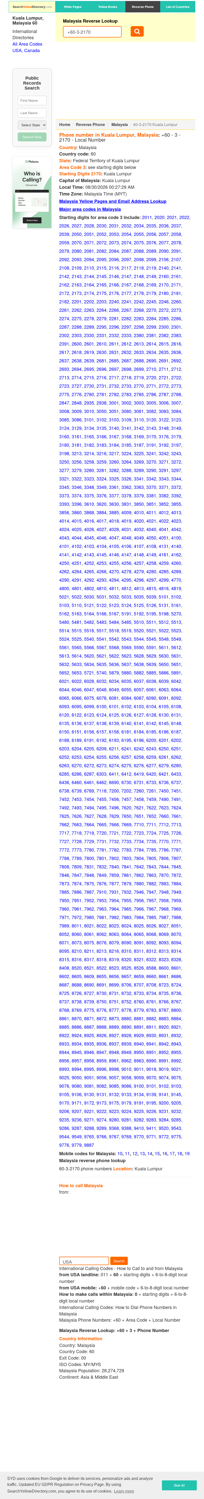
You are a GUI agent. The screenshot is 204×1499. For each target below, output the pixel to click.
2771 (151, 386)
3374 (77, 495)
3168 (126, 436)
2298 (139, 326)
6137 (89, 723)
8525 (126, 967)
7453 (77, 799)
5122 (101, 605)
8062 (101, 934)
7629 (114, 816)
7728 (77, 841)
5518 (114, 630)
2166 (114, 284)
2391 (64, 343)
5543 (126, 639)
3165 (89, 436)
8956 (64, 1060)
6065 (64, 698)
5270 (176, 613)
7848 (89, 875)
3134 (89, 428)
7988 (176, 917)
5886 (164, 672)
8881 (139, 1018)
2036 (164, 225)
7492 (64, 807)
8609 (89, 976)
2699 (139, 369)
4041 (164, 529)
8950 (139, 1052)
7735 (151, 841)
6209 (101, 748)
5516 (89, 630)
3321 (64, 478)
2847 (64, 402)
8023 (114, 925)
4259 (164, 563)
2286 (176, 318)
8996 (101, 1069)
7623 (164, 807)
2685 (114, 360)
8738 (77, 1001)
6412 (126, 773)
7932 (126, 892)
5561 (64, 647)
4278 (126, 571)
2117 (126, 267)
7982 (114, 917)
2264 (101, 310)
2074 (126, 242)
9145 (176, 1094)
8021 (89, 925)
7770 (164, 841)
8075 (89, 942)
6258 (139, 757)
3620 (101, 504)
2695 (89, 369)
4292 (89, 579)
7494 (89, 807)
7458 (139, 799)
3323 (89, 478)
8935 (89, 1043)
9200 (164, 1102)
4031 (126, 529)
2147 (126, 276)
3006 (164, 402)
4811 (114, 588)
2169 (151, 284)
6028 (89, 681)
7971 (64, 917)
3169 (139, 436)
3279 (77, 470)
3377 (114, 495)
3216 (101, 453)
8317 (89, 959)
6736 (164, 782)
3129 (77, 428)
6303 (101, 773)
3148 (164, 428)
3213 (77, 453)
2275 (77, 318)
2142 (64, 276)
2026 (64, 225)
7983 (126, 917)
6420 (151, 773)
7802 (114, 858)
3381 (151, 495)
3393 (64, 504)
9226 (151, 1111)
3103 (114, 419)
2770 (139, 386)
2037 (176, 225)
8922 (64, 1035)
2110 (89, 267)
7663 (77, 824)
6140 (126, 723)
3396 (77, 504)
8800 (176, 1010)
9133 (126, 1094)
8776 (101, 1010)
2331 (101, 335)
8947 (101, 1052)
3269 (139, 461)
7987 (164, 917)
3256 (77, 461)
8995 (89, 1069)
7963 (101, 908)
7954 (114, 900)
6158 (114, 731)
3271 (164, 461)
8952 (164, 1052)
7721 (114, 832)
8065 (139, 934)
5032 (114, 596)
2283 (139, 318)
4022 (164, 520)
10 (119, 1153)
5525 (77, 639)
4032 (139, 529)
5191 (126, 613)
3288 (126, 470)
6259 (151, 757)
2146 (114, 276)
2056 (151, 234)
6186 (164, 731)
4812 (126, 588)
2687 (126, 360)
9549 (77, 1136)
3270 (151, 461)
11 (127, 1153)
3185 (126, 445)
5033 (126, 596)
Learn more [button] (124, 1491)
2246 (164, 301)
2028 (89, 225)
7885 (64, 892)
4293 (101, 579)
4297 (151, 579)
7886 (77, 892)
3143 (151, 428)
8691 (101, 984)
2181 (176, 293)
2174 (89, 293)
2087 (126, 251)
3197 (176, 445)
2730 (89, 386)
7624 (176, 807)
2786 (151, 394)
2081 (89, 251)
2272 (164, 310)
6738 (64, 790)
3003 (139, 402)
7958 (164, 900)
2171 (176, 284)
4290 (64, 579)
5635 (101, 664)
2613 (139, 343)
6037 (139, 681)
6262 (176, 757)
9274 (101, 1119)
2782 (114, 394)
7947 (151, 892)
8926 (101, 1035)
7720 (101, 832)
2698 (126, 369)
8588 (151, 967)
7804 (139, 858)
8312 (151, 951)
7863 (151, 875)
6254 (89, 757)
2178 (139, 293)
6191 (89, 740)
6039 (164, 681)
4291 (77, 579)
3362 (126, 487)
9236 (77, 1119)
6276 (139, 765)
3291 (164, 470)
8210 (77, 951)
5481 (77, 622)
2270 (151, 310)
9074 (164, 1077)
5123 (114, 605)
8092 (151, 942)
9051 (89, 1077)
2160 (164, 276)
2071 (89, 242)
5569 (126, 647)
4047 (114, 537)
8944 (64, 1052)
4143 (89, 554)
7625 (64, 816)
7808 (64, 866)
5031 (101, 596)
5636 (114, 664)
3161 (77, 436)
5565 (77, 647)
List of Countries (178, 6)
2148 (139, 276)
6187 (176, 731)
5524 (64, 639)
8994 (77, 1069)
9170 (64, 1102)
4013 (176, 512)
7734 (139, 841)
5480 (64, 622)
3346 (77, 487)
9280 (114, 1119)
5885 (151, 672)
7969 (176, 908)
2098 (139, 259)
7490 (164, 799)
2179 (151, 293)
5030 (89, 596)
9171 (77, 1102)
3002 (126, 402)
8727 (89, 993)
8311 (139, 951)
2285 (164, 318)
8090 (126, 942)
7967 (151, 908)
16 (164, 1153)
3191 (151, 445)
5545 (151, 639)
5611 (164, 647)
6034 (114, 681)
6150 (64, 731)
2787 (164, 394)
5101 (164, 596)
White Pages (73, 6)
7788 (64, 858)
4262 (64, 571)
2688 (139, 360)
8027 (164, 925)
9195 (151, 1102)
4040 (151, 529)
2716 (101, 377)
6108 (176, 706)
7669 (126, 824)
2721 (164, 377)
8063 (114, 934)
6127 (139, 714)
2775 (64, 394)
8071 (64, 942)
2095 (101, 259)
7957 (151, 900)
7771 (176, 841)
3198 (64, 453)
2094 (89, 259)
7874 (77, 883)
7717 (64, 832)
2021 (172, 217)
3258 (89, 461)
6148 (176, 723)
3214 (89, 453)
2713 (64, 377)
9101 (151, 1086)
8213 (101, 951)
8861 (64, 1018)
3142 (139, 428)
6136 (77, 723)
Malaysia (119, 124)
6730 (126, 782)
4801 (77, 588)
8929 (139, 1035)
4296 (139, 579)
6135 (64, 723)
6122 (77, 714)
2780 (89, 394)
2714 (77, 377)
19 (187, 1153)
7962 (89, 908)
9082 (101, 1086)
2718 (126, 377)
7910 (101, 892)
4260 (176, 563)
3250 (64, 461)
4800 (64, 588)
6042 (176, 681)
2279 (101, 318)
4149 (151, 554)
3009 (77, 411)
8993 (64, 1069)
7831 (89, 866)
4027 (101, 529)
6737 (176, 782)
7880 (139, 883)
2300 (164, 326)
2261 (64, 310)
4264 (77, 571)
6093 (64, 706)
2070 (77, 242)
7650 (126, 816)
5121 (89, 605)
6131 (176, 714)
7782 (114, 849)
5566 (89, 647)
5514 (64, 630)
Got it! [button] (179, 1485)
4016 (89, 520)
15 (157, 1153)
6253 (77, 757)
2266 (114, 310)
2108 (64, 267)
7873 (64, 883)
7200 (114, 790)
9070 (151, 1077)
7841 (126, 866)
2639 (89, 360)
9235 (64, 1119)
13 (142, 1153)
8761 (151, 1001)
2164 (89, 284)
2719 (139, 377)
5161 (176, 605)
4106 (126, 546)
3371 (164, 487)
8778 (126, 1010)
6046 (77, 689)
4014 (64, 520)
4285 (164, 571)
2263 (89, 310)
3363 (139, 487)
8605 (77, 976)
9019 (164, 1069)
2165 (101, 284)
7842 (139, 866)
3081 (139, 411)
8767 (176, 1001)
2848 (77, 402)
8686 (176, 976)
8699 (114, 984)
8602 (64, 976)
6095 (77, 706)
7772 (64, 849)
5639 (151, 664)
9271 (89, 1119)
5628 (139, 655)
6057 (139, 689)
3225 (139, 453)
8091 (139, 942)
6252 (64, 757)
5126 (151, 605)
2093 (77, 259)
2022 (184, 217)
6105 (164, 706)
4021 (151, 520)
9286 (64, 1128)
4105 (114, 546)
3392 (176, 495)
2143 (77, 276)
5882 (139, 672)
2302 (64, 335)
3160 (64, 436)
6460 (77, 782)
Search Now (32, 137)
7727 (64, 841)
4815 (151, 588)
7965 (126, 908)
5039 (151, 596)
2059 (64, 242)
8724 (176, 984)
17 (172, 1153)
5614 (77, 655)
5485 (126, 622)
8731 (114, 993)
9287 (77, 1128)
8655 (101, 976)
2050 (77, 234)
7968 (164, 908)
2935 (89, 402)
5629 (151, 655)
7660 (164, 816)
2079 (64, 251)
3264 (126, 461)
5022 (77, 596)
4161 (164, 554)
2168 (139, 284)
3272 (176, 461)
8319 (114, 959)
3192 (164, 445)
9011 (139, 1069)
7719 (89, 832)
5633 (77, 664)
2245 (151, 301)
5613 (64, 655)
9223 (114, 1111)
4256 (126, 563)
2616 (176, 343)
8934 (77, 1043)
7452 (64, 799)
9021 (176, 1069)
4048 (126, 537)
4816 (164, 588)
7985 (151, 917)
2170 (164, 284)
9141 (164, 1094)
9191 (139, 1102)
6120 (64, 714)
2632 (126, 352)
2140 (164, 267)
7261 (151, 790)
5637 (126, 664)
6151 (77, 731)
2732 (114, 386)
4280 (151, 571)
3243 (176, 453)
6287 (89, 773)
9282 (139, 1119)
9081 (89, 1086)
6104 (151, 706)
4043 (64, 537)
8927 (114, 1035)
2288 (77, 326)
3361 (114, 487)
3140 (114, 428)
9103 (176, 1086)
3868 (89, 512)
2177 (126, 293)
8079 (114, 942)
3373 (64, 495)
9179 (126, 1102)
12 (134, 1153)
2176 (114, 293)
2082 (101, 251)
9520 (164, 1128)
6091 (164, 698)
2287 (64, 326)
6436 (64, 782)
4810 (101, 588)
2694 (77, 369)
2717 (114, 377)
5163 (77, 613)
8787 (164, 1010)
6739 (77, 790)
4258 (151, 563)
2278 (89, 318)
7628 (101, 816)
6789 (89, 790)
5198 (164, 613)
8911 (151, 1026)
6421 (164, 773)
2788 (176, 394)
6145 (164, 723)
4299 (164, 579)
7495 (101, 807)
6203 (64, 748)
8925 (89, 1035)
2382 (164, 335)
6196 (139, 740)
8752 (126, 1001)
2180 (164, 293)
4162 (176, 554)
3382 (164, 495)
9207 (77, 1111)
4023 (176, 520)
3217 (114, 453)
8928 (126, 1035)
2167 (126, 284)
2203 (101, 301)
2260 (176, 301)
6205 (89, 748)
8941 (151, 1043)
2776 (77, 394)
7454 (89, 799)
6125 (114, 714)
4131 (164, 546)
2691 (164, 360)
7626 (77, 816)
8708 (151, 984)
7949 (176, 892)
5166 (101, 613)
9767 (114, 1136)
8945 (77, 1052)
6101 (114, 706)
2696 (101, 369)
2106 (164, 259)
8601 (176, 967)
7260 (139, 790)
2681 (101, 360)
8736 (176, 993)
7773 (77, 849)
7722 (126, 832)
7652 (151, 816)
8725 (64, 993)
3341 (139, 478)
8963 (139, 1060)
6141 (139, 723)
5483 (101, 622)
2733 (126, 386)
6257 (126, 757)
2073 (114, 242)
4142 (77, 554)
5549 (176, 639)
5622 (114, 655)
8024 (126, 925)
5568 (114, 647)
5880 (126, 672)
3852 (164, 504)
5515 (77, 630)
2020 (159, 217)
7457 (126, 799)
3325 (114, 478)
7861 (126, 875)
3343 (164, 478)
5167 (114, 613)
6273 (101, 765)
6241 (126, 748)
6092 (176, 698)
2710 (151, 369)
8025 (139, 925)
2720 (151, 377)
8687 (64, 984)
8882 (151, 1018)
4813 (139, 588)
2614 (151, 343)
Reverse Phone (143, 6)
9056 (101, 1077)
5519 (126, 630)
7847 (77, 875)
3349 (101, 487)
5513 (176, 622)
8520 (77, 967)
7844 (164, 866)
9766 (101, 1136)
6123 (89, 714)
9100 (139, 1086)
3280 (89, 470)
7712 (164, 824)
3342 (151, 478)
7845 (176, 866)
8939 (126, 1043)
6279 (164, 765)
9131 (101, 1094)
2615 (164, 343)
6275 (126, 765)
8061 (89, 934)
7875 (89, 883)
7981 (101, 917)
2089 (151, 251)
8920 (164, 1026)
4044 (77, 537)
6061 (151, 689)
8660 (151, 976)
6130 (164, 714)
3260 (114, 461)
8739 (89, 1001)
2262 (77, 310)
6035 (126, 681)
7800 (89, 858)
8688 (77, 984)
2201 (77, 301)
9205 (176, 1102)
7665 (101, 824)
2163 (77, 284)
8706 (126, 984)
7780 (89, 849)
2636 (176, 352)
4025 (77, 529)
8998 (114, 1069)
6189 (77, 740)
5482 (89, 622)
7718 (77, 832)
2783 (126, 394)
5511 (151, 622)
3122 (164, 419)
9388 (126, 1128)
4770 (176, 579)
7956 (139, 900)
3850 (139, 504)
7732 (114, 841)
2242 (139, 301)
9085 (114, 1086)
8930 (151, 1035)
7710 (139, 824)
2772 (164, 386)
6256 (114, 757)
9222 (101, 1111)
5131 (164, 605)
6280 (176, 765)
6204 (77, 748)
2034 (139, 225)
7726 (176, 832)
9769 (126, 1136)
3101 (89, 419)
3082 (151, 411)
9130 (89, 1094)
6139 (114, 723)
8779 (139, 1010)
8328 (176, 959)
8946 (89, 1052)
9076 (64, 1086)
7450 (164, 790)
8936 (101, 1043)
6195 (126, 740)
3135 (101, 428)
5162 (64, 613)
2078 (176, 242)
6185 (151, 731)
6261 (164, 757)
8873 (114, 1018)
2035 (151, 225)
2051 (89, 234)
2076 (151, 242)
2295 (101, 326)
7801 (101, 858)
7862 (139, 875)
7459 (151, 799)
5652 (64, 672)
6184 (139, 731)
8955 (176, 1052)
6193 (114, 740)
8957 (77, 1060)
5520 (139, 630)
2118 (139, 267)
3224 (126, 453)
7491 (176, 799)
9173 (101, 1102)
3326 (126, 478)
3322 (77, 478)
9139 (151, 1094)
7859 (114, 875)
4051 (164, 537)
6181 (126, 731)
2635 (164, 352)
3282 (114, 470)
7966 (139, 908)
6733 (151, 782)
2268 (139, 310)
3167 (114, 436)
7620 (126, 807)
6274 (114, 765)
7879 (126, 883)
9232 (176, 1111)
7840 (114, 866)
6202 (176, 740)
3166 (101, 436)
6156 (89, 731)
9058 (126, 1077)
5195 (151, 613)
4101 (64, 546)
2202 (89, 301)
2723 (64, 386)
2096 (114, 259)
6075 (89, 698)
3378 (126, 495)
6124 (101, 714)
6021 (64, 681)
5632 (64, 664)
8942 (164, 1043)
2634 (151, 352)
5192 (139, 613)
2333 (126, 335)
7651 (139, 816)
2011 (147, 217)
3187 (139, 445)
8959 (101, 1060)
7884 (176, 883)
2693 (64, 369)
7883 (164, 883)
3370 (151, 487)
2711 (164, 369)
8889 (114, 1026)
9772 (164, 1136)
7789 (77, 858)
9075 (176, 1077)
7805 (151, 858)
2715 (89, 377)
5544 (139, 639)
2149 (151, 276)
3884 (101, 512)
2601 (89, 343)
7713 (176, 824)
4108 (151, 546)
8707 (139, 984)
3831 (126, 504)
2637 (64, 360)
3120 (151, 419)
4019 (126, 520)
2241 (126, 301)
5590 (139, 647)
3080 (126, 411)
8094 (176, 942)
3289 (139, 470)
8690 (89, 984)
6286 (77, 773)
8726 (77, 993)
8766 (164, 1001)
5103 (64, 605)
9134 (139, 1094)
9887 (89, 1145)
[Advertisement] (125, 80)
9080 (77, 1086)
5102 (176, 596)
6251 (176, 748)
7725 (164, 832)
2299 (151, 326)
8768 (64, 1010)
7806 (164, 858)
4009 (126, 512)
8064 (126, 934)
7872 (176, 875)
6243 (151, 748)
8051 (176, 925)
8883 (164, 1018)
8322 (151, 959)
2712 (176, 369)
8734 (151, 993)
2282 (126, 318)
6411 (114, 773)
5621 (101, 655)
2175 (101, 293)
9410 (139, 1128)
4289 (176, 571)
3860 (77, 512)
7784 (139, 849)
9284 (164, 1119)
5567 (101, 647)
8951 (151, 1052)
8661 (164, 976)
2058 (176, 234)
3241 (151, 453)
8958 (89, 1060)
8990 (151, 1060)
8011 (77, 925)
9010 (126, 1069)
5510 (139, 622)
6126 (126, 714)
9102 (164, 1086)
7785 (151, 849)
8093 (164, 942)
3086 (77, 419)
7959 (176, 900)
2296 (114, 326)
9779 (77, 1145)
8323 (164, 959)
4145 (101, 554)
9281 (126, 1119)
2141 (176, 267)
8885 (64, 1026)
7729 (89, 841)
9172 (89, 1102)
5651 (176, 664)
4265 (89, 571)
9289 (101, 1128)
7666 (114, 824)
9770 (139, 1136)
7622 (151, 807)
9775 (176, 1136)
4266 (101, 571)
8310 (126, 951)
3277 (64, 470)
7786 (164, 849)
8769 (77, 1010)
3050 (101, 411)
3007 (176, 402)
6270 (77, 765)
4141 (64, 554)
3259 (101, 461)
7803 (126, 858)
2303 (77, 335)
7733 (126, 841)
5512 (164, 622)
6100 (101, 706)
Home (64, 124)
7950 (64, 900)
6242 (139, 748)
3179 (176, 436)
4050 (151, 537)
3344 (176, 478)
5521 (151, 630)
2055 (139, 234)
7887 (89, 892)
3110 (139, 419)
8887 (89, 1026)
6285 (64, 773)
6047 (89, 689)
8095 (64, 951)
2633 (139, 352)
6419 (139, 773)
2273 (176, 310)
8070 (176, 934)
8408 (64, 967)
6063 (164, 689)
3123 (176, 419)
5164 (89, 613)
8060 (77, 934)
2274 (64, 318)
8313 (164, 951)
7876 (101, 883)
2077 (164, 242)
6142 (151, 723)
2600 (77, 343)
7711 (151, 824)
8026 (151, 925)
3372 (176, 487)
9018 (151, 1069)
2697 (114, 369)
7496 (114, 807)
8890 (126, 1026)
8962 (126, 1060)
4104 (101, 546)
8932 (176, 1035)
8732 (126, 993)
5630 (164, 655)
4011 (151, 512)
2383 (176, 335)
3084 (176, 411)
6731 (139, 782)
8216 (114, 951)
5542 (114, 639)
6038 (151, 681)
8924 (77, 1035)
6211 (114, 748)
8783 (151, 1010)
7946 (139, 892)
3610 (89, 504)
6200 (151, 740)
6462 (101, 782)
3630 (114, 504)
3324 (101, 478)
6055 (126, 689)
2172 (64, 293)
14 (149, 1153)
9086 (126, 1086)
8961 (114, 1060)
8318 (101, 959)
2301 (176, 326)
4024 (64, 529)
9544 (64, 1136)
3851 (151, 504)
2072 (101, 242)
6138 (101, 723)
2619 (89, 352)
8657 (126, 976)
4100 (176, 537)
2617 (64, 352)
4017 (101, 520)
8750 (101, 1001)
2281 (114, 318)
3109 (126, 419)
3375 (89, 495)
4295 (126, 579)
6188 (64, 740)
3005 (151, 402)
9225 (139, 1111)
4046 (101, 537)
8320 (126, 959)
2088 (139, 251)
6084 (126, 698)
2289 (89, 326)
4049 (139, 537)
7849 (101, 875)
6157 (101, 731)
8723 (164, 984)
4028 (114, 529)
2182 (64, 301)
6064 (176, 689)
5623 (126, 655)
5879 (114, 672)
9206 (64, 1111)
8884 (176, 1018)
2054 (126, 234)
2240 (114, 301)
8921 (176, 1026)
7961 (77, 908)
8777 (114, 1010)
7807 (176, 858)
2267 (126, 310)
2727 (77, 386)
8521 (89, 967)
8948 (114, 1052)
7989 (64, 925)
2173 (77, 293)
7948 (164, 892)
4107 (139, 546)
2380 (139, 335)
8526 (139, 967)
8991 (164, 1060)
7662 (64, 824)
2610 (101, 343)
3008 (64, 411)
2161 (176, 276)
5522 (164, 630)
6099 (89, 706)
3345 (64, 487)
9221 (89, 1111)
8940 (139, 1043)
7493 (77, 807)
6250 (164, 748)
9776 (64, 1145)
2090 (164, 251)
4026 (89, 529)
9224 (126, 1111)
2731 (101, 386)
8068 (151, 934)
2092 (64, 259)
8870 (77, 1018)
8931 (164, 1035)
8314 (176, 951)
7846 (64, 875)
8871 (89, 1018)
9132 (114, 1094)
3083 (164, 411)
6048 (101, 689)
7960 (64, 908)
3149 (176, 428)
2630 (101, 352)
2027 (77, 225)
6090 (151, 698)
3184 (114, 445)
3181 (77, 445)
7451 (176, 790)
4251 (77, 563)
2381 (151, 335)
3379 (139, 495)
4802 (89, 588)
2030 (101, 225)
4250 (64, 563)
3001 (114, 402)
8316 (77, 959)
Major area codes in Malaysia (90, 209)
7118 (101, 790)
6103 (139, 706)
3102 (101, 419)
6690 (114, 782)
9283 (151, 1119)
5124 (126, 605)
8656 (114, 976)
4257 (139, 563)
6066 (77, 698)
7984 (139, 917)
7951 (77, 900)
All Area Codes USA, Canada (27, 46)
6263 (64, 765)
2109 (77, 267)
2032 (126, 225)
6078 (101, 698)
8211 (89, 951)
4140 (176, 546)
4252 (89, 563)
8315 (64, 959)
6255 (101, 757)
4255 (114, 563)
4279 (139, 571)
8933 (64, 1043)
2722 (176, 377)
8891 (139, 1026)
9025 (64, 1077)
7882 (151, 883)
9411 (151, 1128)
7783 (126, 849)
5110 (77, 605)
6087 (139, 698)
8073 (77, 942)
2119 (151, 267)
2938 (101, 402)
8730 (101, 993)
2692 (176, 360)
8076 (101, 942)
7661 (176, 816)
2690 (151, 360)
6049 (114, 689)
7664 (89, 824)
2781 (101, 394)
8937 (114, 1043)
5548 (164, 639)
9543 (176, 1128)
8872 (101, 1018)
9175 (114, 1102)
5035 (139, 596)
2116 (114, 267)
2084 (114, 251)
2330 (89, 335)
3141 (126, 428)
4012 (164, 512)
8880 (126, 1018)
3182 (89, 445)
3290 (151, 470)
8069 (164, 934)
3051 (114, 411)
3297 (176, 470)
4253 (101, 563)
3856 (64, 512)
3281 (101, 470)
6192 (101, 740)
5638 (139, 664)
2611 (114, 343)
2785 (139, 394)
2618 (77, 352)
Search (119, 1260)
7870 (164, 875)
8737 (64, 1001)
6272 (89, 765)
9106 (77, 1094)
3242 (164, 453)
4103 (89, 546)
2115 (101, 267)
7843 (151, 866)
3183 (101, 445)
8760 (139, 1001)
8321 (139, 959)
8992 (176, 1060)
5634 (89, 664)
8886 (77, 1026)
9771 (151, 1136)
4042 (176, 529)
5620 (89, 655)
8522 (101, 967)
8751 (114, 1001)
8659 (139, 976)
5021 (64, 596)
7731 (101, 841)
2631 (114, 352)
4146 (114, 554)
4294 (114, 579)
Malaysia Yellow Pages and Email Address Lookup (112, 201)
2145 (101, 276)
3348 (89, 487)
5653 (77, 672)
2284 (151, 318)
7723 (139, 832)
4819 (176, 588)
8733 (139, 993)
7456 (114, 799)
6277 (151, 765)
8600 (164, 967)
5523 (176, 630)
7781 (101, 849)
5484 (114, 622)
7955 (126, 900)
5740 (101, 672)
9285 (176, 1119)
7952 (89, 900)
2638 (77, 360)
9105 (64, 1094)
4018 (114, 520)
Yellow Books (107, 6)
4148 (139, 554)
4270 (114, 571)
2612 (126, 343)
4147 (126, 554)
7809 (77, 866)
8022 (101, 925)
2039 (64, 234)
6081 (114, 698)
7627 (89, 816)
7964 (114, 908)
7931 (114, 892)
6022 (77, 681)
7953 (101, 900)
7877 (114, 883)
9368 (114, 1128)
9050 (77, 1077)
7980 (89, 917)
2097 (126, 259)
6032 (101, 681)
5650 (164, 664)
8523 (114, 967)
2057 (164, 234)
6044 (64, 689)
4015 (77, 520)
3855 (176, 504)
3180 (64, 445)
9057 (114, 1077)
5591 (151, 647)
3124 (64, 428)
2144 (89, 276)
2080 (77, 251)
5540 (89, 639)
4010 (139, 512)
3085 (64, 419)
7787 (176, 849)
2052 (101, 234)
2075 (139, 242)
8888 (101, 1026)
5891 (176, 672)
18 (179, 1153)
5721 (89, 672)
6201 (164, 740)
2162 (64, 284)
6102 (126, 706)
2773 (176, 386)
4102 (77, 546)
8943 (176, 1043)
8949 (126, 1052)
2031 (114, 225)
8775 (89, 1010)
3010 (89, 411)
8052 (64, 934)
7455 (101, 799)
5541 (101, 639)
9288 (89, 1128)
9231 (164, 1111)
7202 (126, 790)
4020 (139, 520)
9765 (89, 1136)
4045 (89, 537)
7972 (77, 917)
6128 (151, 714)
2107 (176, 259)
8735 (164, 993)
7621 (139, 807)
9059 (139, 1077)
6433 (176, 773)
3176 (164, 436)
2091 (176, 251)
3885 (114, 512)
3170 (151, 436)
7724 (151, 832)
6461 (89, 782)
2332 (114, 335)
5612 (176, 647)
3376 (101, 495)
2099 (151, 259)
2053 (114, 234)
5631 (176, 655)
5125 (139, 605)
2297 (126, 326)
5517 (101, 630)
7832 (101, 866)
